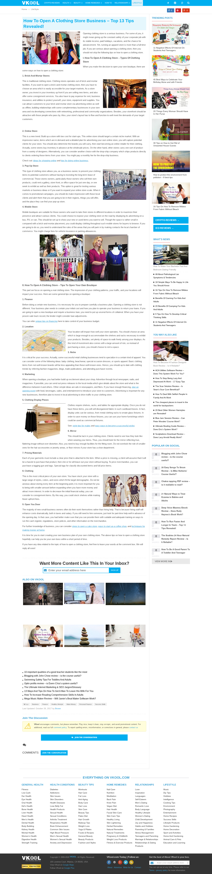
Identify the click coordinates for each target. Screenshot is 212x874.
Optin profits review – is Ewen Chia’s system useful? (51, 683)
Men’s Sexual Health (59, 836)
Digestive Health (29, 839)
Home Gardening (171, 826)
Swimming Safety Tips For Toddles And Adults (47, 679)
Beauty (77, 3)
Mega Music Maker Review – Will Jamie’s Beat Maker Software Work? (60, 698)
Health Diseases (57, 803)
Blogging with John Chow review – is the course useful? (52, 676)
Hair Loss (82, 806)
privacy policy (162, 870)
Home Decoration (171, 829)
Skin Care (82, 809)
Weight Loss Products (117, 839)
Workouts (82, 789)
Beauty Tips (83, 813)
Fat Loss (82, 796)
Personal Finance (85, 704)
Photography (169, 809)
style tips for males (81, 425)
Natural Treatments (115, 833)
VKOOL (73, 857)
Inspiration (140, 793)
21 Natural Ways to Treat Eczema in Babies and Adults (173, 497)
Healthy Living (113, 819)
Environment (169, 806)
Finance (45, 704)
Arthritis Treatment (58, 819)
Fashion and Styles (87, 843)
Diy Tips (167, 793)
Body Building (28, 826)
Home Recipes (170, 816)
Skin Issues (55, 796)
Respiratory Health (58, 823)
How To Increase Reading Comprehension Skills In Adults (53, 695)
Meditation (111, 796)
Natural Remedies (115, 829)
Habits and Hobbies (144, 826)
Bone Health (27, 809)
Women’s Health (29, 836)
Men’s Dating (141, 803)
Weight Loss (84, 826)
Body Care (83, 803)
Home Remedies (93, 3)
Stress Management (144, 833)
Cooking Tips (169, 803)
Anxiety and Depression (61, 843)
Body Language (142, 809)
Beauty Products (85, 839)
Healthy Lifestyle (57, 704)
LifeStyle (137, 3)
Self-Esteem (140, 799)
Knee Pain (111, 803)
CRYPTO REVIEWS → (167, 220)
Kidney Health (28, 829)
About (109, 867)
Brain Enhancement (59, 826)
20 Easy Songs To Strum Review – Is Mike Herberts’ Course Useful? (174, 471)
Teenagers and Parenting (146, 836)
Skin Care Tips (113, 816)
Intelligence (168, 799)
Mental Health (28, 833)
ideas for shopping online (44, 160)
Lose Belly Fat (56, 806)
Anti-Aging (83, 799)
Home (24, 9)
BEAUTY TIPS (86, 785)
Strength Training (29, 843)
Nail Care (111, 789)
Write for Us (128, 867)
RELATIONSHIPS (144, 785)
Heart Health (27, 816)
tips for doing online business (74, 160)
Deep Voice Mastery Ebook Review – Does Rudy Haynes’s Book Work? (174, 511)
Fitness (25, 789)
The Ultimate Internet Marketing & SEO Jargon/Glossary (52, 687)
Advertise (118, 867)
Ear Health (26, 796)
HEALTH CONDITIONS (62, 785)
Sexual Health (56, 813)
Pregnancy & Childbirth (117, 836)
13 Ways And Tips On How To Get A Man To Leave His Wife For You (58, 691)
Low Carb (26, 793)
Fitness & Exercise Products (119, 843)
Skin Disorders (56, 799)
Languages (140, 796)
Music (166, 789)
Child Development (143, 819)
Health (66, 3)
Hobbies (167, 796)
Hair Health (112, 809)
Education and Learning (174, 843)
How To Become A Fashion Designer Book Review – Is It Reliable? (169, 364)
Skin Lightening (114, 823)
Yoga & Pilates (84, 829)
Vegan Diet (112, 806)
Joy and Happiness (144, 823)
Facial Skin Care (114, 813)
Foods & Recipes (86, 833)
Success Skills (100, 704)
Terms (151, 870)
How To (108, 3)
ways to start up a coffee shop (112, 526)
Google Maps (68, 865)
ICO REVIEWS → (164, 228)
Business (35, 704)
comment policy (60, 727)
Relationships (121, 3)
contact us (133, 727)
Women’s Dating (142, 816)
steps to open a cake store (84, 526)
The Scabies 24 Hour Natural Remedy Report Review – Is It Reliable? (175, 539)
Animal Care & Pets (172, 839)
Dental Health (28, 823)
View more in (162, 561)
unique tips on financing (46, 321)
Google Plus (69, 868)
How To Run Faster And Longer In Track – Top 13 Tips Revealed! (173, 525)
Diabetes (54, 789)
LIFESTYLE (169, 785)
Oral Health (27, 803)
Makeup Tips (84, 823)
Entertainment (169, 813)
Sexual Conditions (58, 816)
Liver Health (27, 813)
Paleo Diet (83, 816)
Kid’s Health (27, 806)
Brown (58, 708)
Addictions (54, 793)
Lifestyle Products (171, 823)
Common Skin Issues (59, 829)
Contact (138, 867)
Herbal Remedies (115, 826)
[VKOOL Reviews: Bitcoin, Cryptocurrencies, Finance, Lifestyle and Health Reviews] (32, 3)
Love (137, 789)
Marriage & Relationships (146, 839)
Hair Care (82, 793)
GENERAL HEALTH (32, 785)
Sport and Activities (172, 833)
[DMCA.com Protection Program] (31, 866)
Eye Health (27, 799)
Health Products (57, 809)
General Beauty (85, 836)
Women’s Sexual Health (61, 839)
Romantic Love (142, 806)
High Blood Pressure (59, 833)
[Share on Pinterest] (178, 10)
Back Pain (111, 799)
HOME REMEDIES (116, 785)
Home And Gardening (173, 836)
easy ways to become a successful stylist (114, 425)
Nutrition (110, 793)
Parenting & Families (144, 829)
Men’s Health (28, 819)
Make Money (71, 704)
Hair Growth (83, 819)
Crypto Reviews (52, 3)
